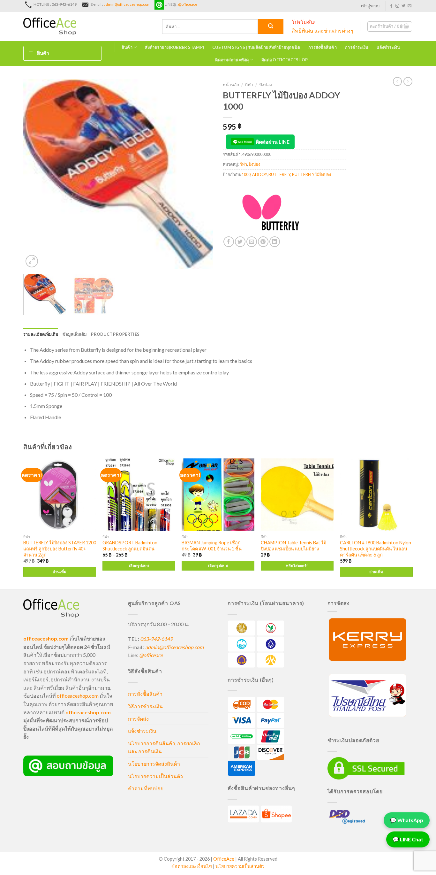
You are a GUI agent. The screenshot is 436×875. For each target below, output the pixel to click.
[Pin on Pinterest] (263, 241)
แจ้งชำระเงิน (388, 47)
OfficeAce (223, 859)
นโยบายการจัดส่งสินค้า (154, 764)
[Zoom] (32, 261)
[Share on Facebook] (228, 241)
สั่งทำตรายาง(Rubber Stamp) (174, 47)
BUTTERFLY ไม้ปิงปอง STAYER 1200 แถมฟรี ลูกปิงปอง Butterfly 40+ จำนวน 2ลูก (59, 548)
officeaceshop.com (78, 696)
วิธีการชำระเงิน (145, 706)
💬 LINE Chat (408, 840)
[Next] (201, 174)
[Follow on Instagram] (397, 6)
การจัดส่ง (138, 719)
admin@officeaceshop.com (127, 4)
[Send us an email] (409, 6)
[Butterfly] (271, 212)
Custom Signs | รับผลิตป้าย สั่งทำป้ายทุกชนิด (256, 47)
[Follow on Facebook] (391, 6)
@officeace (187, 4)
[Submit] (270, 26)
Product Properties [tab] (115, 334)
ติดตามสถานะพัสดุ (232, 59)
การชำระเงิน (356, 47)
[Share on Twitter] (240, 241)
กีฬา (249, 84)
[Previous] (35, 174)
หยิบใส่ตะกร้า (297, 566)
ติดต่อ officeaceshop (284, 59)
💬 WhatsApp (406, 820)
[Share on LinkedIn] (274, 241)
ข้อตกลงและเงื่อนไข (191, 866)
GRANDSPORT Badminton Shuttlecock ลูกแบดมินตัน (129, 545)
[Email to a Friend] (251, 241)
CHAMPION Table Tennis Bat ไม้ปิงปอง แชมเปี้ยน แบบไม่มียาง (293, 545)
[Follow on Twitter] (403, 6)
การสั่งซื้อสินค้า (322, 47)
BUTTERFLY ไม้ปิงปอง (311, 174)
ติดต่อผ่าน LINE (272, 142)
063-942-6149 (156, 639)
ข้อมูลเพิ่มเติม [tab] (75, 334)
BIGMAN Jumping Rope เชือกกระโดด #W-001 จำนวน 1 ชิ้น (212, 545)
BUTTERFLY (279, 174)
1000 (246, 174)
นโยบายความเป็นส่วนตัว (155, 776)
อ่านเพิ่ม (59, 572)
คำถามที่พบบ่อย (145, 788)
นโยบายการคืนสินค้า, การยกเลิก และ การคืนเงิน (164, 747)
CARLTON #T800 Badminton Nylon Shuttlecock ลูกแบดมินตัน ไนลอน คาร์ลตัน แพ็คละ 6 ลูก (375, 548)
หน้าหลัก (231, 84)
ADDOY (259, 174)
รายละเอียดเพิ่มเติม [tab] (40, 334)
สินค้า (127, 47)
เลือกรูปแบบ (139, 566)
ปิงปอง (265, 84)
